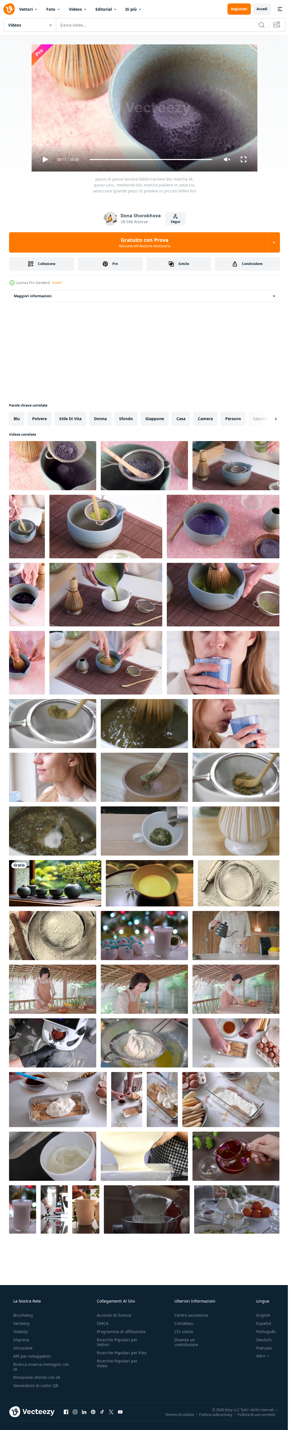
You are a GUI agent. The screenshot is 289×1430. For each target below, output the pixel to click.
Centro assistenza (188, 1315)
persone (233, 418)
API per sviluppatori (31, 1356)
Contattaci (181, 1323)
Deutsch (260, 1339)
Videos (75, 9)
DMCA (101, 1323)
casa (180, 418)
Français (260, 1348)
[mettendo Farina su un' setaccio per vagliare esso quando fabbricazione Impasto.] (144, 1042)
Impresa (21, 1339)
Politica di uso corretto (252, 1414)
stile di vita (70, 418)
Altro (257, 1356)
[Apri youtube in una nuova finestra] (120, 1411)
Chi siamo (181, 1331)
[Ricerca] (257, 24)
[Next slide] (267, 419)
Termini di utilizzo (175, 1414)
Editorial (103, 9)
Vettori (26, 9)
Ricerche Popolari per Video (115, 1368)
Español (260, 1323)
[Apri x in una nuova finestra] (111, 1411)
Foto (50, 9)
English (260, 1315)
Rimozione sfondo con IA (36, 1377)
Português (262, 1331)
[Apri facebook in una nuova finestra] (66, 1411)
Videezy (20, 1331)
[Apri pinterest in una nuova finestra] (93, 1411)
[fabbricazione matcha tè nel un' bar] (144, 831)
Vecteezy (21, 1323)
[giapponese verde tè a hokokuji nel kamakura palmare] (149, 883)
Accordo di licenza (112, 1315)
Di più (131, 9)
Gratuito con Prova (142, 242)
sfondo (126, 418)
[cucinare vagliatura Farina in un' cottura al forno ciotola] (147, 1209)
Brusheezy (22, 1315)
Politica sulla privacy (211, 1414)
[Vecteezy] (9, 9)
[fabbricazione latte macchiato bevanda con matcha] (52, 1156)
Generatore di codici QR (35, 1385)
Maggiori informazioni (33, 296)
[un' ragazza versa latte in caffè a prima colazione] (236, 1209)
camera (205, 418)
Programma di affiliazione (119, 1331)
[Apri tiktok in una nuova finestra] (102, 1411)
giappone (154, 418)
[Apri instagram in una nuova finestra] (75, 1411)
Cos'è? (57, 282)
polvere (39, 418)
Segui (173, 221)
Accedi (257, 8)
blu (17, 418)
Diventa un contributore (183, 1342)
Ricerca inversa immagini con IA (37, 1367)
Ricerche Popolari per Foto (115, 1355)
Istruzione (22, 1348)
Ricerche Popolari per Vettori (115, 1342)
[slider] (148, 159)
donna (100, 418)
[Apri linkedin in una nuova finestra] (84, 1411)
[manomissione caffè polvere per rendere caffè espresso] (54, 1209)
